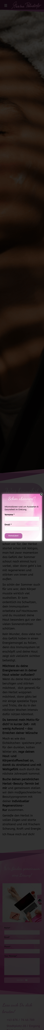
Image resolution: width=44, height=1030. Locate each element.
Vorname (9, 514)
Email (8, 524)
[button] (41, 494)
